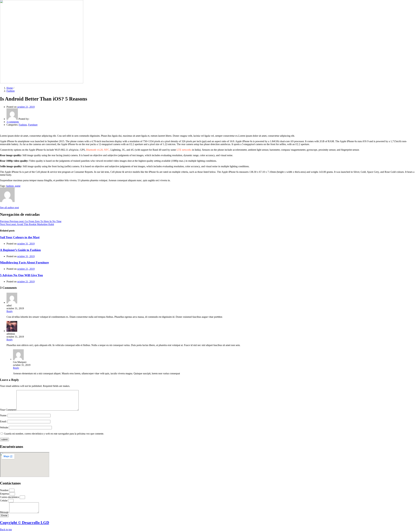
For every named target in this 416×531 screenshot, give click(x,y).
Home (9, 88)
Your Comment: (8, 409)
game (17, 185)
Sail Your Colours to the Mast (19, 237)
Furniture (33, 124)
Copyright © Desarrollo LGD (24, 522)
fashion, (10, 185)
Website (4, 427)
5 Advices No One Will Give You (21, 275)
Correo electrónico (10, 497)
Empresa (5, 493)
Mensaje (4, 512)
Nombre (4, 490)
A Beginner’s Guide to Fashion (20, 250)
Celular (4, 500)
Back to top (6, 529)
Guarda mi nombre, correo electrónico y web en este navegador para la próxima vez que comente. (54, 433)
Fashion (10, 90)
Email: (3, 421)
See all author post (9, 207)
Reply (9, 311)
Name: (3, 415)
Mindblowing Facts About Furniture (24, 262)
